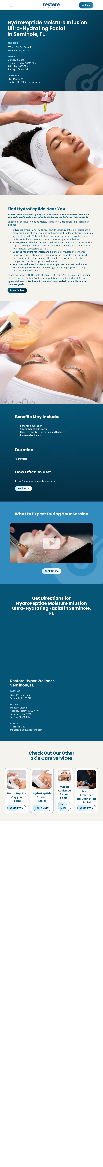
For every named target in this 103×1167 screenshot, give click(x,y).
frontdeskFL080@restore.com (24, 82)
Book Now (24, 488)
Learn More (16, 807)
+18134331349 (15, 78)
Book (86, 5)
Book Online (17, 290)
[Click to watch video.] (51, 543)
